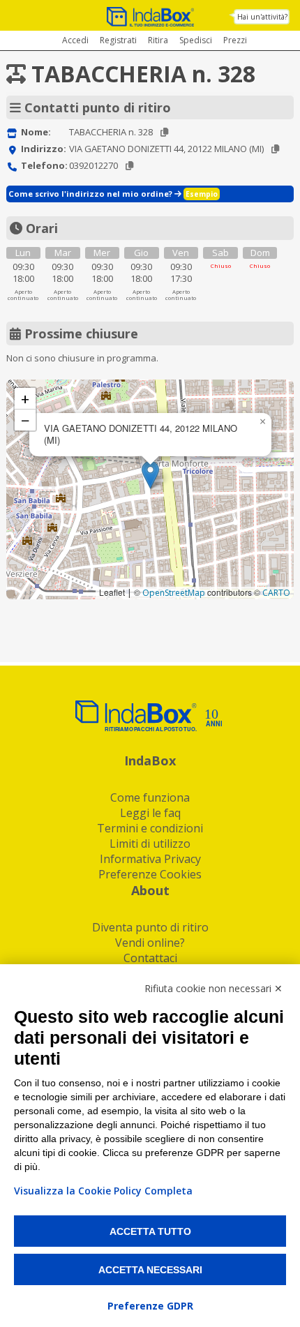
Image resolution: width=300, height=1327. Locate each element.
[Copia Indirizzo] (275, 148)
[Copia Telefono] (129, 165)
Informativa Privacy (150, 859)
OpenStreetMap (173, 593)
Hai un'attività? (262, 17)
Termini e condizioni (150, 828)
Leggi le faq (150, 812)
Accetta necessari (150, 1269)
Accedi (75, 40)
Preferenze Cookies (150, 874)
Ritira (158, 40)
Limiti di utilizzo (150, 843)
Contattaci (150, 958)
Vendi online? (150, 942)
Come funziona (150, 797)
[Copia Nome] (164, 132)
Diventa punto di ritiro (150, 927)
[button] (150, 474)
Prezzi (235, 40)
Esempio (202, 194)
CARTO (276, 593)
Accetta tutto (150, 1231)
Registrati (118, 40)
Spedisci (195, 40)
